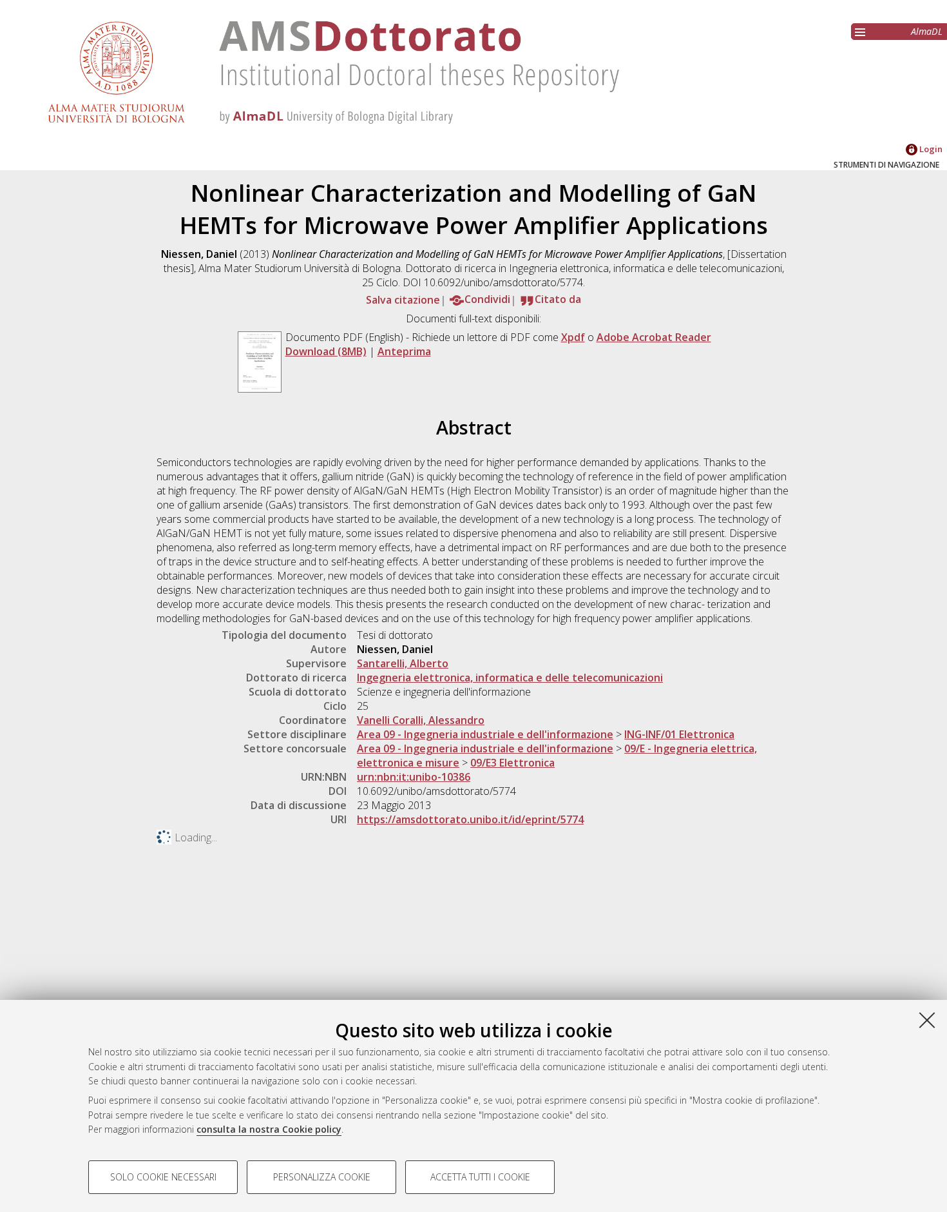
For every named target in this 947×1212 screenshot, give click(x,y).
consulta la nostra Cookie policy (268, 1129)
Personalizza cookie (321, 1177)
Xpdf (573, 337)
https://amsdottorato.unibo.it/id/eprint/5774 (470, 819)
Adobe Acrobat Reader (654, 337)
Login (929, 149)
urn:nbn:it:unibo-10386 (413, 777)
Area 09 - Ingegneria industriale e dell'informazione (485, 734)
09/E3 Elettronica (512, 763)
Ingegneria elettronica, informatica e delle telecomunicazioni (510, 677)
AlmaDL (926, 31)
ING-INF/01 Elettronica (679, 734)
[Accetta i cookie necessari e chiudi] (927, 1020)
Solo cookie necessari (163, 1177)
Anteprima (404, 351)
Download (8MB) (326, 351)
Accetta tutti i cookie (480, 1177)
